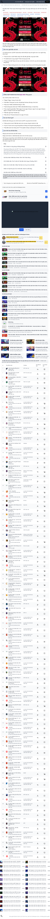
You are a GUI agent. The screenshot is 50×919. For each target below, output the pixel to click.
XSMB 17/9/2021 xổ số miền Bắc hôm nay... (14, 757)
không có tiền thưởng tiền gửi (14, 473)
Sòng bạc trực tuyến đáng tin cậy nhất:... (14, 678)
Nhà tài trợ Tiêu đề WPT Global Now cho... (14, 705)
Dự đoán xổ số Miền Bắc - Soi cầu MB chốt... (14, 418)
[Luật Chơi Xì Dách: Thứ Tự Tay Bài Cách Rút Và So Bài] (4, 262)
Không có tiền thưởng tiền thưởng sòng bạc (13, 537)
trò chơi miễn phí (19, 1)
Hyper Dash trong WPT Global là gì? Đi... (15, 462)
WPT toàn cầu (11, 370)
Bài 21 (13, 259)
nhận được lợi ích (40, 1)
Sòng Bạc (16, 306)
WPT (9, 610)
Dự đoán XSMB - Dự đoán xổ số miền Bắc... (14, 526)
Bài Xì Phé (17, 319)
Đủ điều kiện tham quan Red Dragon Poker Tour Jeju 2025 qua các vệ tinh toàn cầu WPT (35, 5)
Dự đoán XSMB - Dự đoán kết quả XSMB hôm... (14, 589)
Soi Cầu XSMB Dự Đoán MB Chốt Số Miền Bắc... (14, 746)
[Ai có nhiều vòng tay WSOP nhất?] (4, 318)
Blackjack (9, 259)
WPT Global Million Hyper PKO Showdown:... (14, 510)
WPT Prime (16, 315)
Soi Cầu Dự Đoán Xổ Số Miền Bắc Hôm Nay (15, 323)
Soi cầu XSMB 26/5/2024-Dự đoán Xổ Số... (14, 579)
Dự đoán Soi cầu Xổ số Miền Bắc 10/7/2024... (14, 556)
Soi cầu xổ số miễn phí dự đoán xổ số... (15, 623)
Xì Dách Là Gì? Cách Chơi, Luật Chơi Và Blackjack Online (12, 5)
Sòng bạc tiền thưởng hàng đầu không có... (14, 535)
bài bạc (9, 502)
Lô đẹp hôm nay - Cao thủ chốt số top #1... (14, 520)
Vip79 (10, 689)
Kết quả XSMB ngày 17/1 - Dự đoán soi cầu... (14, 719)
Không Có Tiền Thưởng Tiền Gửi (26, 332)
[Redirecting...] (4, 322)
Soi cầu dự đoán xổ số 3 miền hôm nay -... (14, 778)
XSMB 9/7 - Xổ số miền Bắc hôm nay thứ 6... (14, 438)
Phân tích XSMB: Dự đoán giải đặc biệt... (14, 672)
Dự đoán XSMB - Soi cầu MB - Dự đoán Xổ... (14, 397)
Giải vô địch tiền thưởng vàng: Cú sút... (15, 814)
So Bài (14, 263)
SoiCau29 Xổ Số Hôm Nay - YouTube (14, 646)
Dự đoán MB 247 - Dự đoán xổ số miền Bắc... (14, 570)
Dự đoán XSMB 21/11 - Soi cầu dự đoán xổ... (14, 486)
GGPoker (10, 445)
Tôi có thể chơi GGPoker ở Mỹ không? (14, 444)
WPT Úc (9, 298)
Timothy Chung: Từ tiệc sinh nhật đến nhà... (14, 823)
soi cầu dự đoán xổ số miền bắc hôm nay (27, 387)
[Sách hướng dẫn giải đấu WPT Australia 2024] (4, 297)
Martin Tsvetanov (11, 849)
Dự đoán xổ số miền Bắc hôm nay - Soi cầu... (14, 732)
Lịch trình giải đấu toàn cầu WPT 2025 (14, 467)
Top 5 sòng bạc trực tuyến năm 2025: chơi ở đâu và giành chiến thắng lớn (14, 183)
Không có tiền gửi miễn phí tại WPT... (15, 795)
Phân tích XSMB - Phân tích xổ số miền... (14, 696)
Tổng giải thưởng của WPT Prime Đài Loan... (13, 373)
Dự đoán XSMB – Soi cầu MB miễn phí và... (14, 514)
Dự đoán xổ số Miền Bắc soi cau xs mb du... (14, 476)
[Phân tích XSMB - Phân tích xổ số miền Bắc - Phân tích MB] (4, 335)
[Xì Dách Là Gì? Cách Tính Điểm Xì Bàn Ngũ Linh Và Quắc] (4, 249)
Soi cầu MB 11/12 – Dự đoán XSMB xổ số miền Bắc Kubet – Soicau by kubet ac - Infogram (26, 326)
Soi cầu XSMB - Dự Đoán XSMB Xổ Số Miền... (14, 714)
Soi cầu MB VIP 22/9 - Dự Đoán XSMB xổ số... (14, 658)
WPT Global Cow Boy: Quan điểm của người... (13, 480)
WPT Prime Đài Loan (12, 375)
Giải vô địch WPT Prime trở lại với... (15, 609)
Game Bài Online (17, 267)
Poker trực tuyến (11, 384)
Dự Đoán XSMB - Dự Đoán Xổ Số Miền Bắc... (14, 453)
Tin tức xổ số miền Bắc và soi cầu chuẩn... (14, 819)
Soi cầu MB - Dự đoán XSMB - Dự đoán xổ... (14, 763)
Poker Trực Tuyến (28, 311)
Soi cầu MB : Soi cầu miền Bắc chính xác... (14, 843)
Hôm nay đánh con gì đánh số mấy (15, 540)
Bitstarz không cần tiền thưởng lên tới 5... (14, 471)
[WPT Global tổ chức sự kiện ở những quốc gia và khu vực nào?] (4, 314)
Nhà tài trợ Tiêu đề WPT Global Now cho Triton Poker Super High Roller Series (36, 183)
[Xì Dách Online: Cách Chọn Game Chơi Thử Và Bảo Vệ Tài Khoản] (4, 266)
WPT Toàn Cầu (14, 298)
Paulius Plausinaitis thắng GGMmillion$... (13, 501)
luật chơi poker (12, 532)
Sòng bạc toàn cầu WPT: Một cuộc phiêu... (14, 561)
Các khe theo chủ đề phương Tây (27, 480)
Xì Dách (9, 250)
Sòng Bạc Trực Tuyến (22, 306)
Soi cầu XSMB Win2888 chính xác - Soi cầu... (14, 784)
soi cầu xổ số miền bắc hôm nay (15, 429)
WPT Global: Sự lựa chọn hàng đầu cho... (14, 604)
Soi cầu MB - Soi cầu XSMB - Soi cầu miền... (14, 575)
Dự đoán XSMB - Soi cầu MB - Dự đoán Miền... (14, 692)
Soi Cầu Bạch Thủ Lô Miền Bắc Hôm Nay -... (14, 710)
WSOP (9, 319)
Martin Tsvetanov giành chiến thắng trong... (14, 847)
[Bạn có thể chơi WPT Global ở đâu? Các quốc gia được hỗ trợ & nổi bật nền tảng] (4, 310)
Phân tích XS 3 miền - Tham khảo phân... (14, 668)
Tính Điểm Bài (14, 250)
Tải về (47, 1)
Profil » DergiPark (12, 491)
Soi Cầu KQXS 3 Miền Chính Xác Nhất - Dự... (14, 789)
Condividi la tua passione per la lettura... (14, 600)
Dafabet (10, 379)
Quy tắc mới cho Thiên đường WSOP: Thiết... (14, 773)
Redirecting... (11, 322)
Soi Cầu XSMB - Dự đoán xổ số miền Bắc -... (14, 723)
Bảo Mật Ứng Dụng (24, 267)
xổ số (9, 820)
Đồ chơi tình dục (11, 425)
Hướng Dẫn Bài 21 (18, 255)
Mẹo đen (10, 507)
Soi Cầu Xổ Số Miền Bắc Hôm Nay (14, 327)
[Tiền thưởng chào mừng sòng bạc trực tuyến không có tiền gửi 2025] (4, 331)
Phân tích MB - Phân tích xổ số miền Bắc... (14, 741)
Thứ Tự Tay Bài (18, 263)
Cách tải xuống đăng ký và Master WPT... (13, 369)
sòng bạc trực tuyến (29, 1)
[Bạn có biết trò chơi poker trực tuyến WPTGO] (4, 301)
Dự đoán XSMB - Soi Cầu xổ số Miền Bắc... (14, 804)
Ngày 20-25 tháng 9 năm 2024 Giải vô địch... (14, 613)
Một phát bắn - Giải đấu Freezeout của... (13, 828)
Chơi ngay (41, 237)
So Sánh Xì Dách (18, 259)
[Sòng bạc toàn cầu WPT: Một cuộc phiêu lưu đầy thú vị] (4, 306)
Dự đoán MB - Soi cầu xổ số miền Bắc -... (14, 652)
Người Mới (24, 255)
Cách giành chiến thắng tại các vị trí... (15, 546)
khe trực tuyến (12, 548)
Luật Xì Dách (10, 263)
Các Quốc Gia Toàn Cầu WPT (19, 311)
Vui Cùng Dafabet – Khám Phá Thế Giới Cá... (14, 378)
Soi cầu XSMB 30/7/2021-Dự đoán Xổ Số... (14, 737)
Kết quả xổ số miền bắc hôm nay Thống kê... (14, 683)
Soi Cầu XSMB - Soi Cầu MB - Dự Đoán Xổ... (14, 387)
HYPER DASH (11, 464)
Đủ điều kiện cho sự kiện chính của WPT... (14, 392)
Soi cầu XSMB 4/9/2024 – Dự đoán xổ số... (14, 432)
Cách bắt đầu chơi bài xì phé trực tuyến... (14, 382)
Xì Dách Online (10, 267)
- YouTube (10, 406)
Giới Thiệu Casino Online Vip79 (14, 687)
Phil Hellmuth (13, 319)
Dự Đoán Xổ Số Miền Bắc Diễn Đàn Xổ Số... (14, 663)
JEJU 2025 (22, 94)
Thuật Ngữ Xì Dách (20, 250)
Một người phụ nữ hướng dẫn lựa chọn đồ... (14, 423)
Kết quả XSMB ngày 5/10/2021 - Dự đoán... (14, 551)
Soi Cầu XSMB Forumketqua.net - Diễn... (15, 428)
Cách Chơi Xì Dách (11, 255)
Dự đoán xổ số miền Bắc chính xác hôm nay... (14, 618)
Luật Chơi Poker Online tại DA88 (14, 530)
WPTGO (9, 302)
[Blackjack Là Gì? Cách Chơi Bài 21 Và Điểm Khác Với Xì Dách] (4, 258)
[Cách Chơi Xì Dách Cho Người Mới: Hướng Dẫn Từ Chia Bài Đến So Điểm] (4, 254)
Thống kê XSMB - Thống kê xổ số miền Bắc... (14, 584)
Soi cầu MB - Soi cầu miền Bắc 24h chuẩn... (14, 412)
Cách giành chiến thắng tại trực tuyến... (15, 505)
